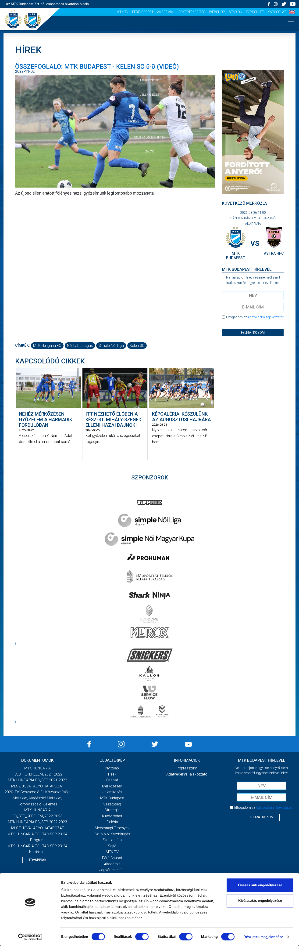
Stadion (235, 12)
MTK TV (122, 12)
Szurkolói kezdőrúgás (112, 834)
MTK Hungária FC (47, 345)
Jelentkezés (149, 94)
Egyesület (255, 12)
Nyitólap (149, 38)
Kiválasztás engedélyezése (260, 901)
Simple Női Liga (111, 345)
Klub (149, 109)
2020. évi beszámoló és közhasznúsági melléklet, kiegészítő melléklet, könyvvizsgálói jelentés (37, 798)
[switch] (142, 936)
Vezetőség (112, 804)
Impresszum (187, 768)
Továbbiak (37, 860)
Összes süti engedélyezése (260, 885)
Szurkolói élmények (149, 137)
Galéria (149, 123)
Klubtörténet (112, 816)
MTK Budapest (112, 798)
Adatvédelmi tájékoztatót (266, 317)
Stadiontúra (112, 840)
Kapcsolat (277, 12)
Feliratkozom (253, 332)
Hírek (150, 52)
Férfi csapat (142, 12)
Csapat (149, 66)
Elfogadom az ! (255, 319)
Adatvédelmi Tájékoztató (186, 774)
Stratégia (112, 810)
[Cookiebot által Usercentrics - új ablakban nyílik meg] (30, 936)
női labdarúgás (80, 345)
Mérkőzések (149, 80)
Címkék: (22, 345)
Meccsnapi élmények (112, 828)
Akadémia (165, 12)
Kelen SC (137, 345)
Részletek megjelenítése (263, 937)
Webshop (217, 12)
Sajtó (149, 151)
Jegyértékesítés (191, 12)
